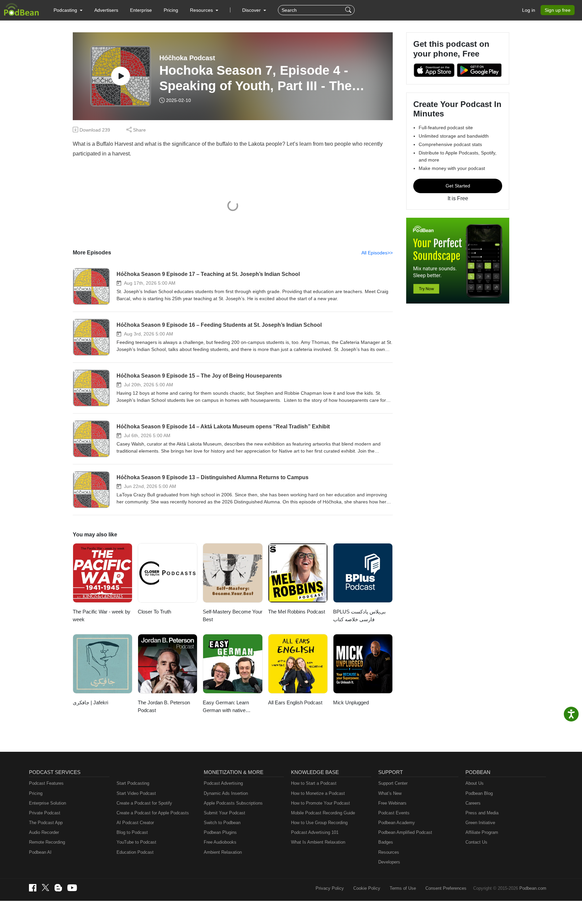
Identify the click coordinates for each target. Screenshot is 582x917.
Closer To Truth (154, 611)
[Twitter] (45, 887)
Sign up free (558, 10)
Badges (385, 842)
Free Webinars (392, 803)
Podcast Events (394, 812)
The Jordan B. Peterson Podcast (164, 706)
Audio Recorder (44, 832)
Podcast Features (46, 783)
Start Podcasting (133, 783)
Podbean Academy (396, 822)
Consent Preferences (445, 888)
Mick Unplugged (351, 702)
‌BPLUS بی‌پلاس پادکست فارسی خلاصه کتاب (359, 615)
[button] (68, 10)
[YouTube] (72, 887)
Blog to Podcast (132, 832)
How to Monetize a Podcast (318, 793)
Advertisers (106, 10)
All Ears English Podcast (295, 702)
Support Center (393, 783)
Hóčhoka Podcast (187, 58)
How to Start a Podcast (313, 783)
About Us (474, 783)
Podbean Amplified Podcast (405, 832)
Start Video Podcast (136, 793)
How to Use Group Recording (319, 822)
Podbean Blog (479, 793)
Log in (528, 10)
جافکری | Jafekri (90, 702)
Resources (388, 852)
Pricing (171, 10)
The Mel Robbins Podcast (296, 611)
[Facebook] (32, 887)
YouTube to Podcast (136, 842)
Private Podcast (44, 812)
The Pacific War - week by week (101, 615)
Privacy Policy (330, 888)
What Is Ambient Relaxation (318, 842)
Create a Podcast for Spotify (144, 803)
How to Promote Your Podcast (320, 803)
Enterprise (141, 10)
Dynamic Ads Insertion (226, 793)
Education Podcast (135, 852)
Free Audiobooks (220, 842)
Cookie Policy (366, 888)
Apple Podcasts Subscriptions (233, 803)
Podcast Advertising (223, 783)
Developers (389, 862)
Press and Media (481, 812)
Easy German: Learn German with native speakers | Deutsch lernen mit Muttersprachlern (232, 707)
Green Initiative (480, 822)
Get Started (458, 185)
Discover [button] (252, 10)
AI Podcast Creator (135, 822)
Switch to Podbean (222, 822)
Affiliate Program (481, 832)
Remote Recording (47, 842)
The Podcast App (46, 822)
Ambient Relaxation (223, 852)
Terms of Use (403, 888)
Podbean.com (532, 888)
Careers (473, 803)
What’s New (389, 793)
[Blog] (58, 887)
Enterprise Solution (47, 803)
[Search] (349, 10)
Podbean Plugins (220, 832)
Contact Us (476, 842)
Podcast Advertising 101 (314, 832)
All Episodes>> (377, 252)
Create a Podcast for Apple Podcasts (153, 812)
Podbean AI (40, 852)
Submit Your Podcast (224, 812)
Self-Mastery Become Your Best (232, 615)
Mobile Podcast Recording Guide (323, 812)
